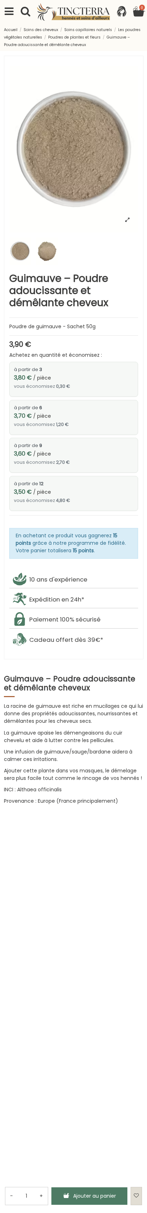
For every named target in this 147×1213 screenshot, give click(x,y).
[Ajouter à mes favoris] (136, 1196)
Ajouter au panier (94, 1195)
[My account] (121, 11)
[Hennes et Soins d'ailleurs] (73, 12)
